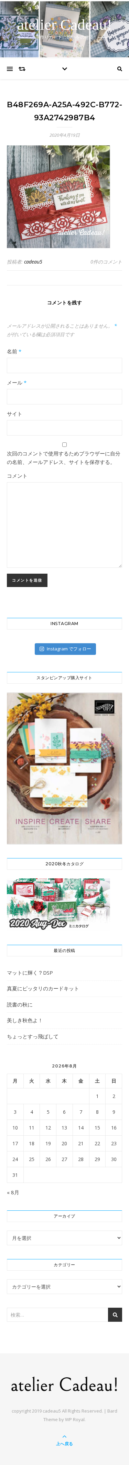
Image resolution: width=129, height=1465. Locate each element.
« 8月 (13, 1192)
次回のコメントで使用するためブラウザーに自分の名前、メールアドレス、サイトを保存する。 (63, 457)
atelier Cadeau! (64, 25)
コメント (17, 475)
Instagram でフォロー (69, 649)
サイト (14, 413)
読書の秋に (20, 1004)
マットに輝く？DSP (30, 972)
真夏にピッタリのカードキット (43, 988)
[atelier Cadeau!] (64, 1384)
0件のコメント (106, 261)
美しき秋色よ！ (25, 1020)
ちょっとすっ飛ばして (32, 1036)
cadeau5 (33, 261)
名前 (14, 351)
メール (16, 382)
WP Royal (75, 1419)
